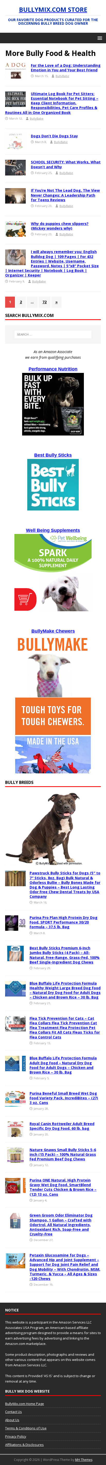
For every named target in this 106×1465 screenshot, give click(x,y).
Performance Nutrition (53, 369)
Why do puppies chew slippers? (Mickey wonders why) (60, 226)
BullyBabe (62, 76)
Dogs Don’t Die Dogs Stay (54, 135)
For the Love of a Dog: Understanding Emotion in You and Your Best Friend (66, 67)
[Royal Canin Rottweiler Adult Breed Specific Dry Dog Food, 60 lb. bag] (15, 1134)
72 (44, 301)
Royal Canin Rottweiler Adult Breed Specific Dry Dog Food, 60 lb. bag (62, 1126)
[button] (99, 37)
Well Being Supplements (53, 530)
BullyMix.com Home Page (24, 1403)
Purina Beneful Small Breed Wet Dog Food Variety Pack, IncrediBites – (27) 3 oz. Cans (64, 1098)
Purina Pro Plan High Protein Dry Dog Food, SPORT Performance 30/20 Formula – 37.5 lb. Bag (64, 922)
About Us (12, 1420)
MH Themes (83, 1460)
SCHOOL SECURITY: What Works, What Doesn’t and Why (66, 164)
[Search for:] (53, 334)
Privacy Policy (15, 1436)
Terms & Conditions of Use (26, 1428)
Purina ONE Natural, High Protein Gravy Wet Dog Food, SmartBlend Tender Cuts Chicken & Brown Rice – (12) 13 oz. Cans (63, 1187)
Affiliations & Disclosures (24, 1444)
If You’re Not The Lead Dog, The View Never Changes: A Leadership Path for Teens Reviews (65, 195)
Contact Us (13, 1411)
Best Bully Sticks (53, 455)
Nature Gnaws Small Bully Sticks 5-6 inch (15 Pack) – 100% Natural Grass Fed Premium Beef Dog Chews (63, 1154)
